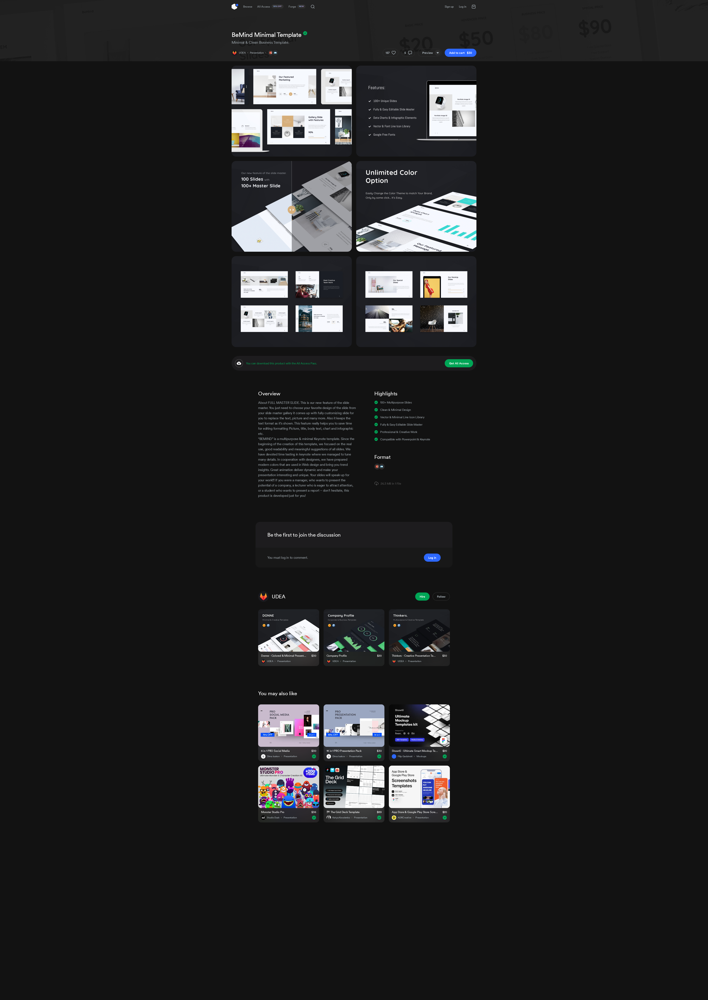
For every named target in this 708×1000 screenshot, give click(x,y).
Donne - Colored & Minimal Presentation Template (284, 655)
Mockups (421, 756)
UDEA (242, 52)
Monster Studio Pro (272, 812)
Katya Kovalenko (341, 817)
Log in (462, 6)
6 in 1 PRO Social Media (275, 751)
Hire (422, 596)
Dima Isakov (273, 756)
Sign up (449, 6)
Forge (296, 6)
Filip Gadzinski (405, 756)
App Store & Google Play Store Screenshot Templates (415, 812)
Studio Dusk (273, 817)
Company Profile (337, 655)
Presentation (257, 52)
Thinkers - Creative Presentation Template (415, 655)
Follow (441, 596)
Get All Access (459, 363)
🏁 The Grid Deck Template (343, 812)
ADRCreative (404, 817)
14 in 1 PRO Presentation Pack (344, 751)
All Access (269, 6)
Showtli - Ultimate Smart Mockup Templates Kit (415, 751)
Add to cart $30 (460, 53)
